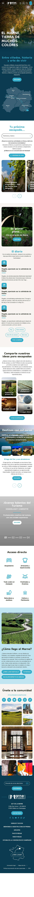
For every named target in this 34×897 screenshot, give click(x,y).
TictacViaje (27, 672)
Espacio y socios (17, 823)
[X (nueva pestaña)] (9, 700)
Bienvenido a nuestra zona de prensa (17, 826)
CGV (29, 868)
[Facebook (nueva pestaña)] (4, 700)
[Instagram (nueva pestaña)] (25, 700)
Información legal (11, 865)
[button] (14, 196)
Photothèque (17, 833)
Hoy (11, 329)
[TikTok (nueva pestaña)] (30, 700)
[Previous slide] (14, 485)
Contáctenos (17, 813)
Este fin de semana (12, 334)
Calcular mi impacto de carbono (13, 677)
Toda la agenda (17, 340)
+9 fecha (4, 265)
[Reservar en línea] (30, 3)
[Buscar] (27, 3)
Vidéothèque (17, 837)
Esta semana (20, 329)
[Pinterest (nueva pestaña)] (20, 700)
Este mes (24, 334)
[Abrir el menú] (3, 3)
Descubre (17, 79)
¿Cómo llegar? (17, 854)
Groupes (17, 830)
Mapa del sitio (21, 865)
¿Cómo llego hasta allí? (11, 672)
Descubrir (17, 478)
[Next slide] (20, 485)
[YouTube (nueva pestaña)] (14, 700)
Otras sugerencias (17, 418)
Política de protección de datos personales (14, 868)
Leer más (17, 239)
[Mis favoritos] (24, 3)
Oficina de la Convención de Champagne (17, 840)
